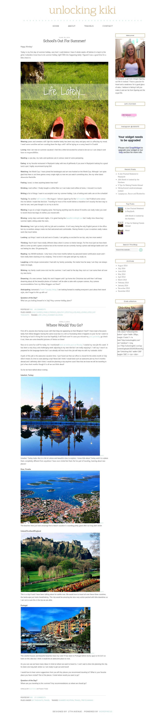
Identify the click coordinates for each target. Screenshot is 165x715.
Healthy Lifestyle (65, 312)
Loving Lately (86, 312)
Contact (108, 26)
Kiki (31, 309)
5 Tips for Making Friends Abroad (130, 185)
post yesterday (94, 337)
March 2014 (122, 280)
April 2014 (121, 277)
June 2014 (122, 271)
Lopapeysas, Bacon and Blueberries (131, 194)
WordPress (105, 712)
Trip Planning (87, 700)
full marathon (81, 199)
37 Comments (40, 697)
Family (46, 312)
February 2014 (123, 283)
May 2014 (121, 274)
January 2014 (123, 285)
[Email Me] (129, 110)
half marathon (41, 199)
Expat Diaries (32, 688)
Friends (52, 312)
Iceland (76, 312)
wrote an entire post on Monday (71, 345)
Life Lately (42, 315)
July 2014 (121, 268)
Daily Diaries (37, 312)
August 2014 (122, 266)
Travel (47, 700)
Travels (89, 26)
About (72, 26)
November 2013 (124, 291)
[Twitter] (118, 110)
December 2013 (124, 288)
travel (77, 700)
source (102, 455)
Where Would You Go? (64, 325)
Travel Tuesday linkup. (48, 290)
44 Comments (40, 309)
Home (56, 26)
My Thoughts (37, 700)
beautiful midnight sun (74, 218)
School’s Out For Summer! (64, 40)
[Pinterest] (123, 110)
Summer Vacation (55, 315)
